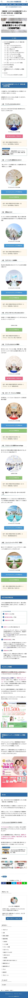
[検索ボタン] (1, 1)
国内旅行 (5, 972)
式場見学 (4, 876)
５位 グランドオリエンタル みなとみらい (15, 52)
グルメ (4, 969)
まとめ (5, 73)
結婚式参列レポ (6, 966)
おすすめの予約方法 (9, 64)
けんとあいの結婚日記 (14, 1)
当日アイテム (6, 949)
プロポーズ (5, 929)
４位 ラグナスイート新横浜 (12, 50)
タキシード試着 (6, 947)
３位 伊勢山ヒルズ (11, 49)
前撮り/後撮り (6, 935)
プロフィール (5, 975)
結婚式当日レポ (6, 963)
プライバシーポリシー (18, 993)
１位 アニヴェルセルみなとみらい (14, 45)
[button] (3, 883)
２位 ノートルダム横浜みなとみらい (14, 47)
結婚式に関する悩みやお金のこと (10, 960)
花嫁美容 (5, 957)
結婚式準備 (5, 938)
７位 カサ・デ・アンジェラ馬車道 (14, 56)
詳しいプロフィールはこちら (14, 918)
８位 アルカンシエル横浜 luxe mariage (15, 57)
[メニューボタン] (26, 1)
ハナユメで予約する (14, 197)
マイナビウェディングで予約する (14, 192)
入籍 (4, 932)
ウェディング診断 (8, 67)
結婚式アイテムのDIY (7, 952)
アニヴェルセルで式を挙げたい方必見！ (15, 74)
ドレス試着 (5, 944)
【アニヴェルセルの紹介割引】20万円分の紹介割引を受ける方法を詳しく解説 (17, 851)
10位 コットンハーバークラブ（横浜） (15, 62)
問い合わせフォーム (9, 993)
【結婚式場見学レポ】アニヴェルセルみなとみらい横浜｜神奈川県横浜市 (17, 152)
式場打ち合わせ (6, 955)
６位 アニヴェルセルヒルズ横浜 (13, 54)
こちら (9, 635)
